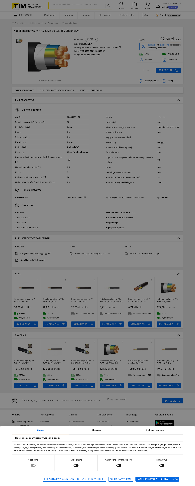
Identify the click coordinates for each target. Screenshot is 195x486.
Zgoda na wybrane (121, 479)
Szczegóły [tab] (97, 430)
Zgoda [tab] (40, 430)
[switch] (76, 465)
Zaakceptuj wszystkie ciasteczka (157, 479)
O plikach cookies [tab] (155, 430)
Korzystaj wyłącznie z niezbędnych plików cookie (74, 479)
